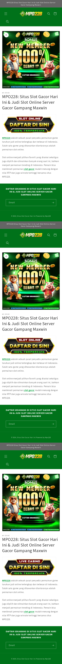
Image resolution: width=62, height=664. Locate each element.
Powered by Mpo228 (43, 216)
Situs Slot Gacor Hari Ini (26, 216)
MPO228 (6, 138)
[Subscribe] (53, 202)
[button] (6, 14)
